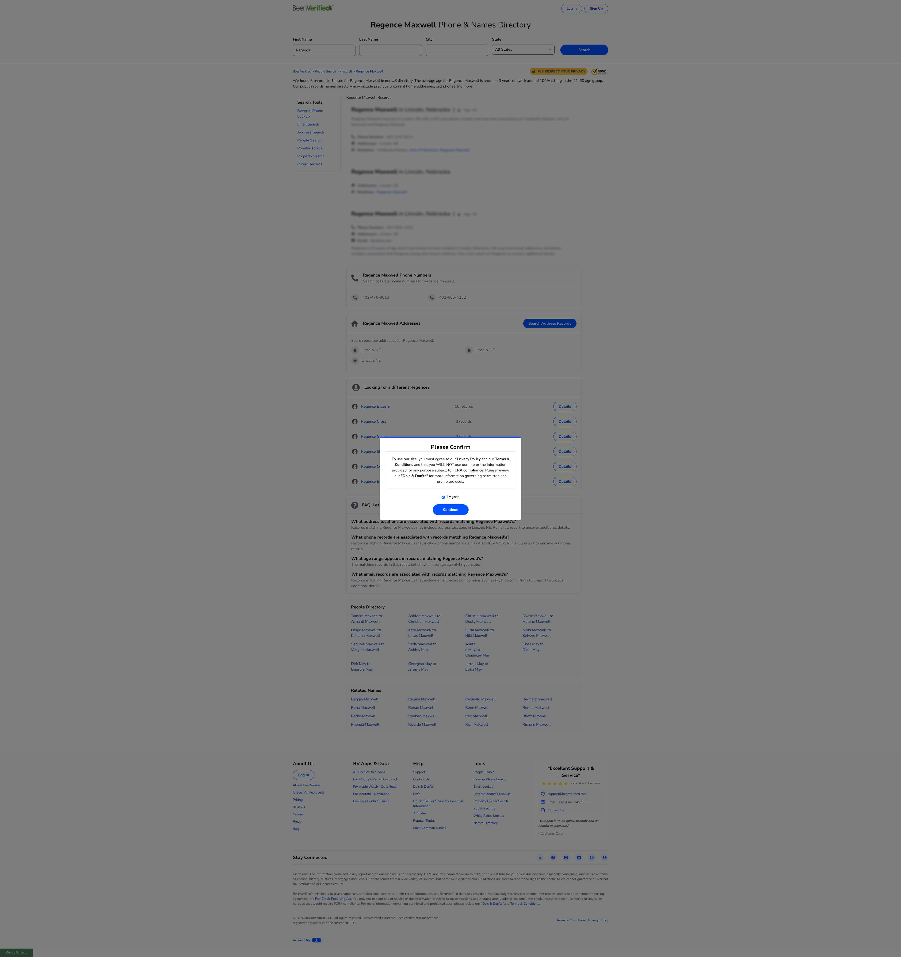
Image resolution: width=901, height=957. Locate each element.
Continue (450, 509)
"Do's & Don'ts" (414, 475)
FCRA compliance (467, 470)
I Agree (452, 496)
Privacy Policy (469, 459)
